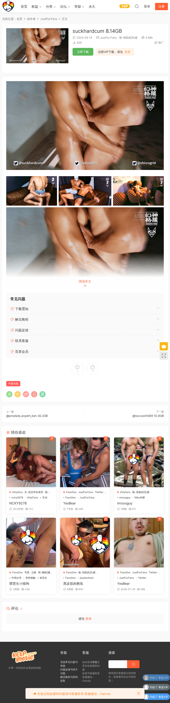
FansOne (71, 492)
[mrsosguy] (139, 462)
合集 (33, 572)
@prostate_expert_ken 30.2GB (27, 415)
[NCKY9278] (31, 462)
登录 (127, 51)
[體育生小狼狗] (31, 543)
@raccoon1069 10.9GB (148, 415)
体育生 (43, 577)
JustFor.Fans (108, 37)
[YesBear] (85, 462)
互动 (44, 497)
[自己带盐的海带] (8, 6)
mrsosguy (124, 497)
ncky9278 (17, 497)
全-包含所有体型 (33, 492)
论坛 (63, 6)
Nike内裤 (140, 497)
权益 (35, 6)
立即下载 (83, 52)
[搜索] (137, 6)
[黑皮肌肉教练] (85, 543)
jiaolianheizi (87, 577)
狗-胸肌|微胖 (45, 572)
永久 (92, 6)
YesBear (69, 503)
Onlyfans (17, 492)
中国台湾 (16, 577)
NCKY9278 (18, 503)
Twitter (99, 492)
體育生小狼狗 (19, 583)
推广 (161, 42)
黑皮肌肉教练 (73, 583)
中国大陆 (13, 383)
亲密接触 (30, 577)
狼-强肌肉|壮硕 (128, 37)
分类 (49, 6)
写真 (26, 572)
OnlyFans (32, 497)
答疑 (77, 6)
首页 (24, 6)
